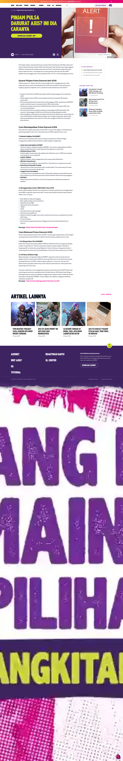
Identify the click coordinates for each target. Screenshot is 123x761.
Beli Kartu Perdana (101, 5)
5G (12, 366)
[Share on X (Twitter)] (57, 54)
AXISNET (15, 354)
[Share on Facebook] (54, 54)
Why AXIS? (16, 360)
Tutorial (16, 372)
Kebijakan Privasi (93, 379)
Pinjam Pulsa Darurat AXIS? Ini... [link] (26, 10)
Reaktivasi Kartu (55, 354)
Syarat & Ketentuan (106, 379)
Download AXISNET (89, 365)
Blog (14, 10)
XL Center (51, 360)
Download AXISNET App (26, 35)
